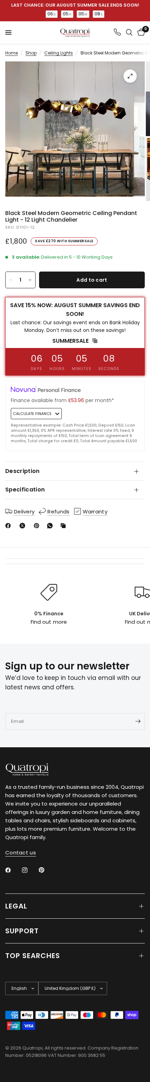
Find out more (49, 621)
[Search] (129, 32)
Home (11, 53)
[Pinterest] (38, 525)
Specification (25, 490)
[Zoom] (130, 76)
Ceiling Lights (58, 53)
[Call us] (117, 32)
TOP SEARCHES (32, 956)
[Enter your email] (138, 721)
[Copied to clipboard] (64, 525)
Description (22, 471)
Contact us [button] (20, 852)
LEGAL (16, 906)
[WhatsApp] (51, 525)
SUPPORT (22, 931)
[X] (24, 525)
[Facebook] (9, 525)
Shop (31, 53)
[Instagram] (29, 870)
